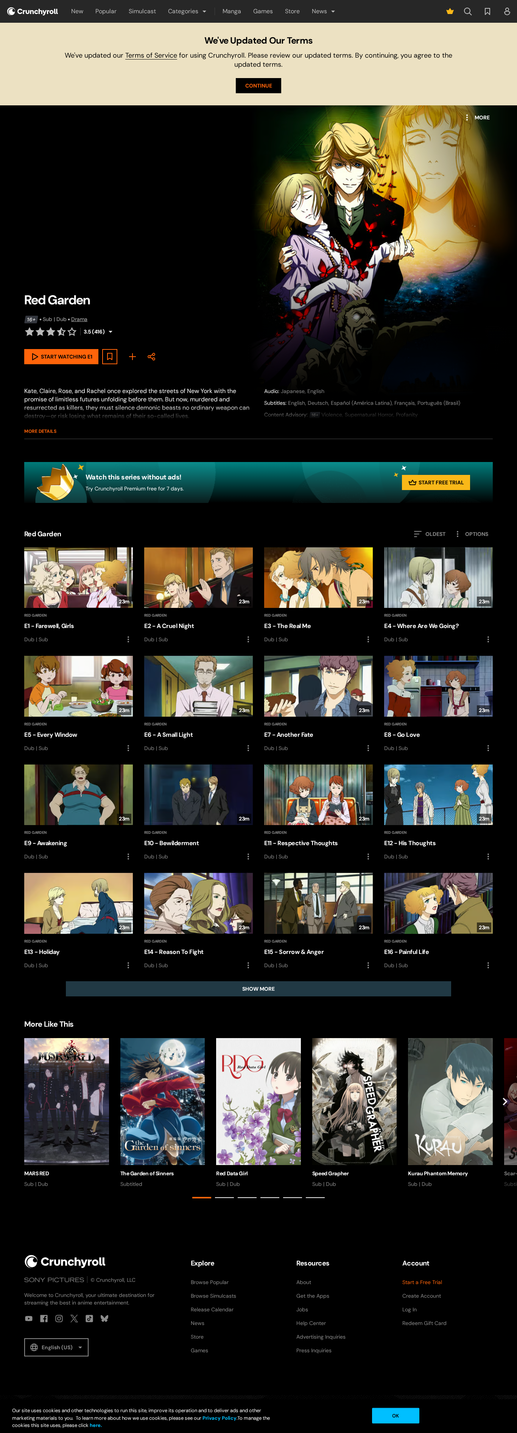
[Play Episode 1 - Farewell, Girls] (78, 595)
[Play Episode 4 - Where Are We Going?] (438, 595)
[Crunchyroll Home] (65, 1261)
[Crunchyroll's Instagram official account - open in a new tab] (59, 1318)
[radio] (29, 331)
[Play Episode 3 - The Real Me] (318, 595)
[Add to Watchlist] (109, 356)
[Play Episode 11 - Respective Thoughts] (318, 812)
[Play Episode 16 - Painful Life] (438, 920)
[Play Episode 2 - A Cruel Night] (198, 595)
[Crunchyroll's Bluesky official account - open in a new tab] (104, 1318)
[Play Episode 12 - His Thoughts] (438, 812)
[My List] (132, 356)
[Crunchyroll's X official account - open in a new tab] (74, 1318)
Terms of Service (151, 55)
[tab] (201, 1197)
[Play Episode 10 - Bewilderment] (198, 812)
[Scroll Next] (505, 1119)
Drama (79, 319)
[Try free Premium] (450, 11)
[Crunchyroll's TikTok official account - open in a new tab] (89, 1318)
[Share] (151, 356)
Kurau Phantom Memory (438, 1173)
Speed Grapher (330, 1173)
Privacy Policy (219, 1418)
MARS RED (36, 1173)
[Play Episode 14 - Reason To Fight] (198, 920)
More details (40, 431)
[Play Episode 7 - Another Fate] (318, 703)
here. (95, 1425)
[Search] (468, 11)
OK (395, 1415)
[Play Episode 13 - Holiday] (78, 920)
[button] (187, 11)
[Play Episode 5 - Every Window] (78, 703)
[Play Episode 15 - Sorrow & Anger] (318, 920)
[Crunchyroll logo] (32, 11)
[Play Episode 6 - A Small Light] (198, 703)
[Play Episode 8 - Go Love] (438, 703)
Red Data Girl (232, 1173)
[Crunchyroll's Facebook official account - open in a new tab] (43, 1318)
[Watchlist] (487, 11)
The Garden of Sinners (147, 1173)
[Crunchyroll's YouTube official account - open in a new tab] (28, 1318)
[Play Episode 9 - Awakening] (78, 812)
